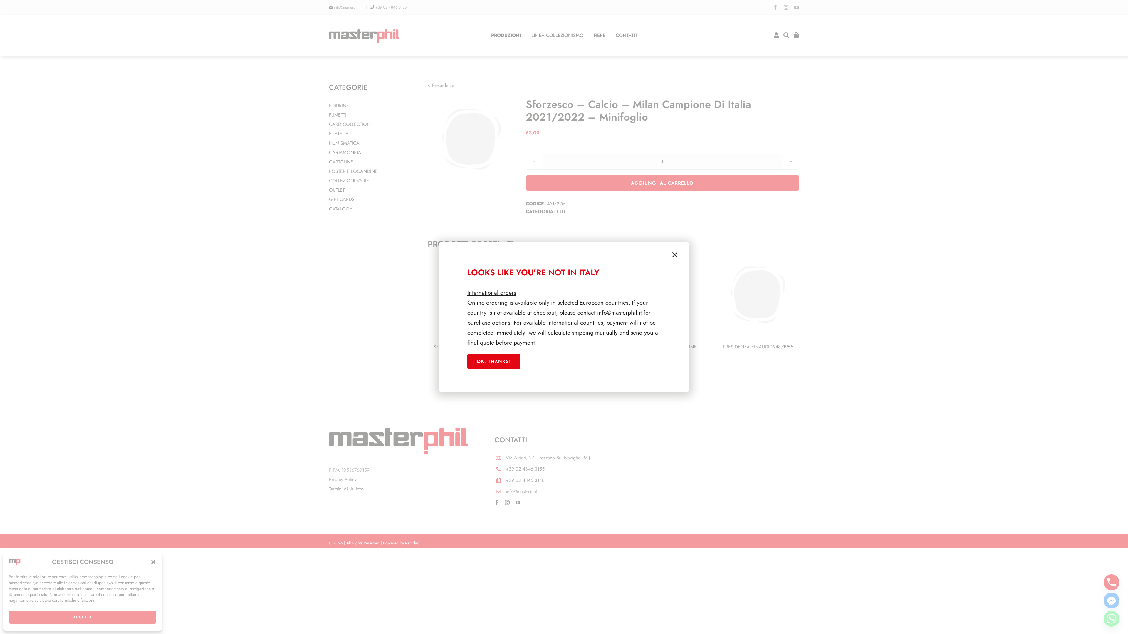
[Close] (674, 255)
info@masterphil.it (619, 312)
